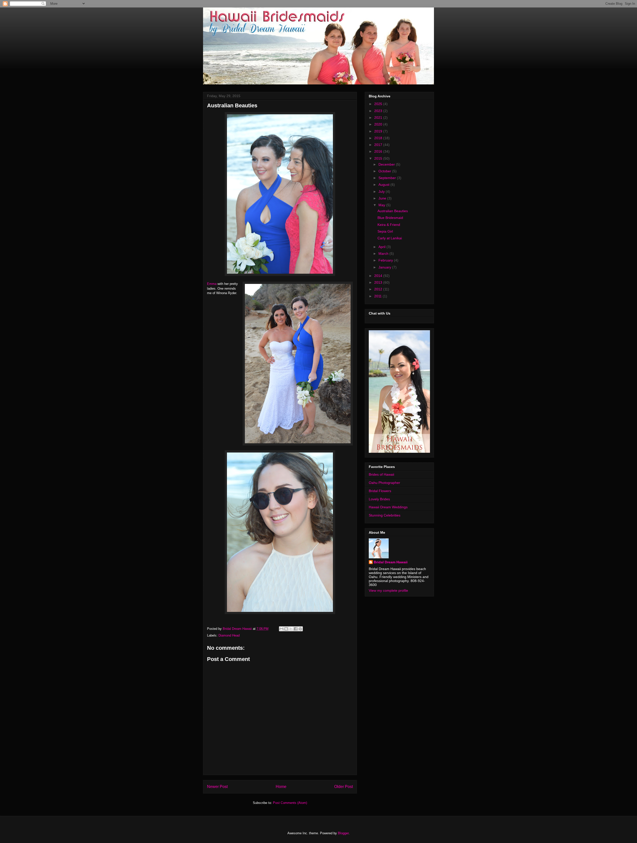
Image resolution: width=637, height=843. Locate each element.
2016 (378, 151)
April (382, 247)
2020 (378, 124)
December (387, 164)
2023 (378, 111)
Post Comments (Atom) (290, 803)
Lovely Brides (379, 499)
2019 (378, 131)
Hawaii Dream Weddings (388, 507)
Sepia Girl (385, 231)
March (383, 254)
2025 (378, 104)
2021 (378, 118)
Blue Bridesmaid (390, 218)
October (385, 171)
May (382, 205)
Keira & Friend (388, 225)
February (386, 260)
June (382, 198)
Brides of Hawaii (381, 474)
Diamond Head (229, 635)
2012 (378, 289)
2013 (378, 282)
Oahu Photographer (384, 483)
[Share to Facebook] (295, 628)
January (385, 267)
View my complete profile (388, 590)
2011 (378, 296)
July (382, 192)
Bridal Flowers (380, 491)
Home (281, 786)
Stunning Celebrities (384, 515)
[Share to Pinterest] (300, 628)
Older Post (343, 786)
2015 (378, 158)
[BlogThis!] (286, 628)
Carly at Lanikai (389, 238)
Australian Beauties (392, 211)
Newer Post (217, 786)
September (387, 178)
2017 (378, 145)
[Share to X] (290, 628)
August (384, 185)
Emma (211, 284)
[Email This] (281, 628)
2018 (378, 138)
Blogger (343, 833)
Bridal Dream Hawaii (391, 562)
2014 (378, 276)
